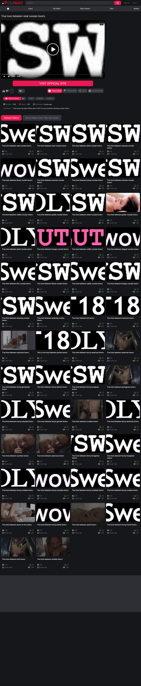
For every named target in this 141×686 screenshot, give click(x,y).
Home (8, 8)
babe (31, 98)
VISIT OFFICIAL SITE (52, 83)
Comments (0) (97, 91)
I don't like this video (7, 91)
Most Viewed (85, 8)
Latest (30, 8)
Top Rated (56, 8)
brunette (50, 98)
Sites (112, 8)
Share (84, 91)
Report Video (71, 91)
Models (136, 8)
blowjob (39, 98)
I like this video (3, 91)
